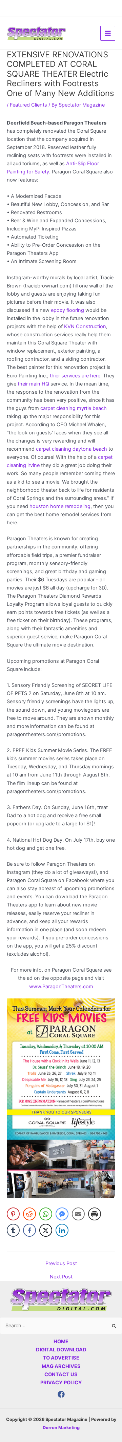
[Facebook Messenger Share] (62, 1213)
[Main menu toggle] (107, 33)
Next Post (61, 1276)
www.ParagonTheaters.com (61, 987)
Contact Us (61, 1374)
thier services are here (75, 376)
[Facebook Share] (29, 1230)
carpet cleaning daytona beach (71, 449)
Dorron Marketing (61, 1427)
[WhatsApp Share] (45, 1213)
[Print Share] (94, 1213)
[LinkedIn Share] (62, 1230)
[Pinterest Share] (13, 1213)
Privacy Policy (61, 1383)
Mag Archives (61, 1366)
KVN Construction (85, 326)
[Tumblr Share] (13, 1230)
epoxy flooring (67, 310)
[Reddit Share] (29, 1213)
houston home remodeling (59, 506)
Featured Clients (28, 105)
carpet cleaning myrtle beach (73, 408)
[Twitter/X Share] (45, 1230)
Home (61, 1341)
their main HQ (33, 384)
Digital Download (61, 1350)
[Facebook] (61, 1394)
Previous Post (61, 1263)
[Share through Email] (78, 1213)
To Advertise (61, 1358)
